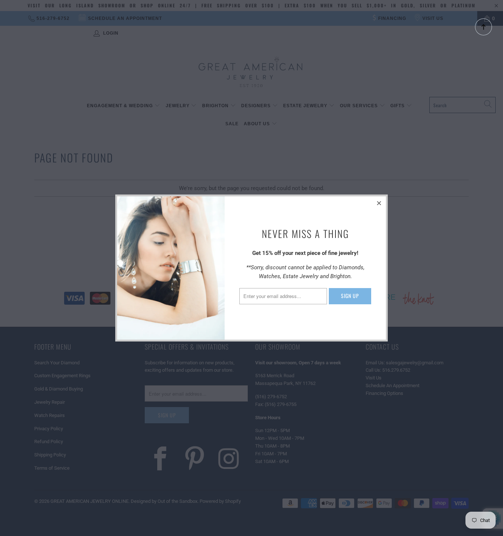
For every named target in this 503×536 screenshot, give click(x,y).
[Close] (379, 203)
